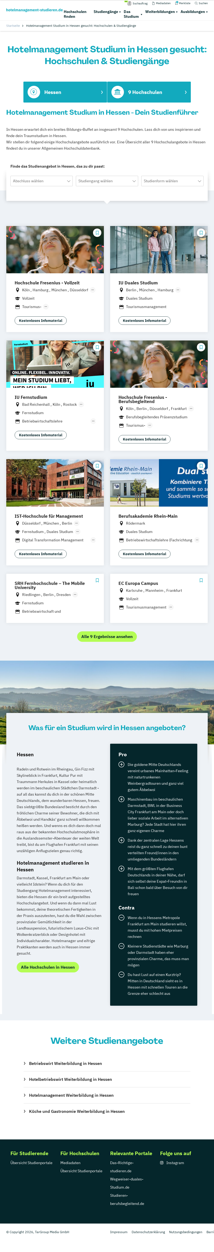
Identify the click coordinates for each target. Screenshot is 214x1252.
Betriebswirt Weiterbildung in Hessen (65, 1063)
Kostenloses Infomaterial (40, 320)
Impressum (118, 1232)
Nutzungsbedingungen (185, 1232)
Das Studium (131, 14)
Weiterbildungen (160, 11)
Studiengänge (106, 11)
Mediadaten (70, 1162)
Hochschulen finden (75, 14)
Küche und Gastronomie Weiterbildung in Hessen (77, 1111)
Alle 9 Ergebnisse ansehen (107, 636)
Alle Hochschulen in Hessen (48, 967)
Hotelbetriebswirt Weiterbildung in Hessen (70, 1079)
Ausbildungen (193, 11)
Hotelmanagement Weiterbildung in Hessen (71, 1095)
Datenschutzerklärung (148, 1232)
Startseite (13, 26)
